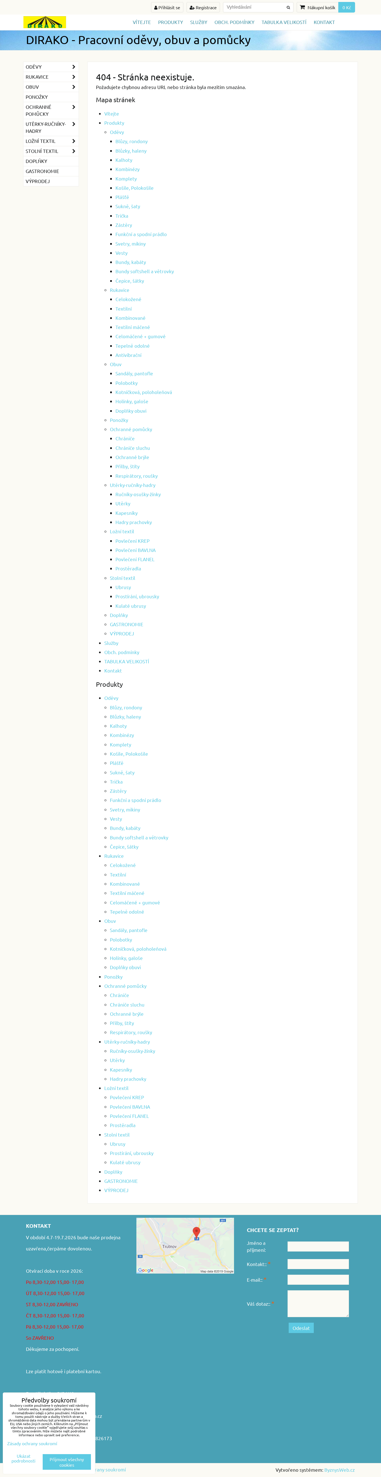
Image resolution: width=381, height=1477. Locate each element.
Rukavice (119, 290)
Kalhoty (123, 160)
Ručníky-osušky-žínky (138, 494)
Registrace (206, 7)
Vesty (121, 253)
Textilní (123, 308)
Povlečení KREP (132, 541)
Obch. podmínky (234, 22)
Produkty (170, 22)
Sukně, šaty (127, 206)
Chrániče (125, 438)
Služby (198, 22)
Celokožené (128, 299)
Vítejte (142, 22)
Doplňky (119, 615)
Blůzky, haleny (130, 150)
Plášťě (122, 197)
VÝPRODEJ (122, 633)
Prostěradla (128, 568)
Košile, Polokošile (134, 188)
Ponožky (119, 420)
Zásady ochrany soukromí (98, 1469)
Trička (121, 215)
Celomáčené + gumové (140, 336)
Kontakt (324, 22)
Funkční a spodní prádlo (141, 234)
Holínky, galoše (131, 401)
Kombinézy (127, 169)
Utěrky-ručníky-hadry (132, 485)
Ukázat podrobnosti (23, 1458)
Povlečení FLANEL (135, 559)
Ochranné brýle (132, 457)
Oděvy (117, 132)
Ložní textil (122, 531)
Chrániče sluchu (132, 448)
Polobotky (126, 383)
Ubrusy (123, 587)
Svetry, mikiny (130, 243)
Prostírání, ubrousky (137, 596)
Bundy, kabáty (130, 262)
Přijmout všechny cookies (67, 1462)
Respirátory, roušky (136, 476)
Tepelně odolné (132, 346)
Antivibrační (128, 355)
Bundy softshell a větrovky (144, 271)
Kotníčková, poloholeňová (143, 392)
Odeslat (301, 1328)
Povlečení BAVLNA (135, 550)
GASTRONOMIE (126, 624)
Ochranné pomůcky (131, 429)
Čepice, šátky (129, 281)
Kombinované (130, 318)
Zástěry (123, 225)
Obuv (116, 364)
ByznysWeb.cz (339, 1470)
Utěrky (122, 503)
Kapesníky (126, 513)
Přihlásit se (168, 7)
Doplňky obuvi (130, 411)
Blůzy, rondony (131, 141)
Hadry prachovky (133, 522)
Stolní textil (122, 578)
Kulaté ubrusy (130, 606)
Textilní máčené (132, 327)
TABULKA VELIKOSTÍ (284, 22)
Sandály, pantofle (134, 373)
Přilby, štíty (127, 466)
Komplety (126, 178)
